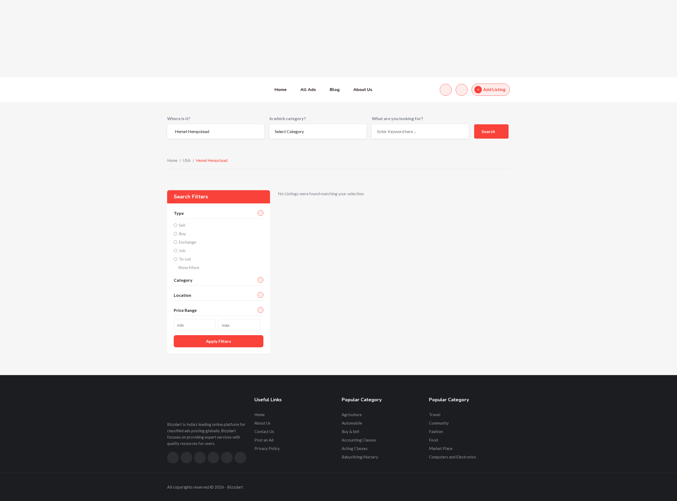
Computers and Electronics (452, 456)
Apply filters (218, 341)
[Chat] (446, 90)
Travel (434, 414)
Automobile (352, 423)
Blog (335, 90)
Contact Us (264, 431)
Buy (182, 233)
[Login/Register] (462, 90)
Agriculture (352, 414)
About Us (362, 90)
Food (433, 440)
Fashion (436, 431)
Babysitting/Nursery (360, 456)
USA (186, 160)
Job (182, 250)
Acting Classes (355, 448)
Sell (182, 224)
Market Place (440, 448)
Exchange (187, 241)
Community (439, 423)
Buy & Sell (350, 431)
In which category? (287, 118)
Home (281, 90)
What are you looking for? (397, 118)
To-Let (185, 258)
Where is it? (178, 118)
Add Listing (494, 89)
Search (489, 131)
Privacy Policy (267, 448)
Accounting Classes (359, 440)
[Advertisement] (158, 38)
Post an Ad (263, 440)
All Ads (308, 90)
